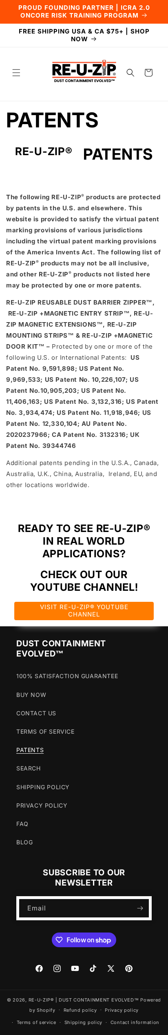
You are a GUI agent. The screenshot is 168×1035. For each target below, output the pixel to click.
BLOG (24, 842)
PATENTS (30, 749)
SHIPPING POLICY (43, 786)
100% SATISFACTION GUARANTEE (67, 675)
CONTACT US (36, 713)
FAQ (22, 823)
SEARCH (28, 768)
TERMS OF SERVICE (45, 731)
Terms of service (36, 1022)
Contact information (135, 1022)
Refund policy (80, 1010)
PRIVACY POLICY (41, 805)
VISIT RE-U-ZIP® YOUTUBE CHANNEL (84, 610)
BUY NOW (31, 694)
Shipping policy (83, 1022)
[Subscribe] (140, 908)
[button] (16, 73)
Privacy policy (122, 1010)
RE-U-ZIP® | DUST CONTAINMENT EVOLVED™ (84, 1000)
